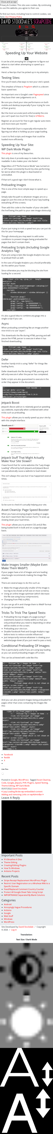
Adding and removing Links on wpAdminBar (22, 794)
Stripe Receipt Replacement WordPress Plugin (25, 880)
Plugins (30, 782)
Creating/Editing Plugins (15, 865)
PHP (24, 782)
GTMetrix (39, 116)
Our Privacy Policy (13, 17)
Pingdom (28, 86)
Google (14, 780)
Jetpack (18, 782)
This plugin (6, 153)
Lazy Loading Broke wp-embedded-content (22, 791)
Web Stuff (8, 916)
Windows (8, 919)
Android (7, 904)
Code (3, 782)
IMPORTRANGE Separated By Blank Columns (24, 895)
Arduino (7, 910)
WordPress (23, 780)
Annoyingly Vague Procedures (18, 907)
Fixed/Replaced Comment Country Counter (24, 889)
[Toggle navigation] (26, 38)
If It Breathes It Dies (13, 859)
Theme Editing (8, 785)
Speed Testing (41, 782)
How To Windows (12, 868)
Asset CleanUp (43, 780)
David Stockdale (19, 788)
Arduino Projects (12, 871)
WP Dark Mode (23, 785)
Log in (14, 929)
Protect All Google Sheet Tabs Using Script (23, 892)
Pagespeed (38, 94)
